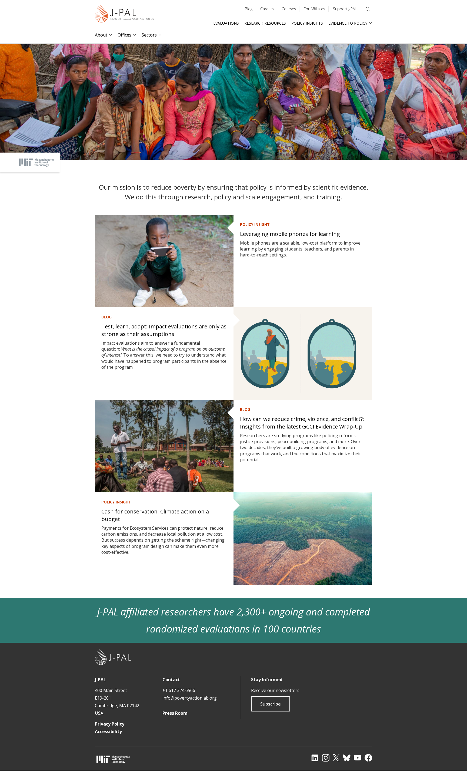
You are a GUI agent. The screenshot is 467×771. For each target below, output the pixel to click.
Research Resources (265, 23)
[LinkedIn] (315, 758)
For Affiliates (314, 8)
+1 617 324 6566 (178, 690)
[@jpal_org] (325, 758)
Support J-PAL (345, 8)
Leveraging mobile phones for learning (290, 234)
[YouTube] (357, 758)
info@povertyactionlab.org (189, 698)
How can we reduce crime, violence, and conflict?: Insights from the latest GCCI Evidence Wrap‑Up (302, 422)
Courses (289, 8)
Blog (248, 8)
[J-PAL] (124, 15)
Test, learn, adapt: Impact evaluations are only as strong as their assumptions (163, 330)
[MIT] (113, 759)
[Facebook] (368, 758)
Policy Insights (307, 23)
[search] (368, 9)
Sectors (149, 35)
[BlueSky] (347, 758)
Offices (124, 35)
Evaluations (226, 23)
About (101, 35)
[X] (336, 757)
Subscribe (270, 704)
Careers (267, 8)
